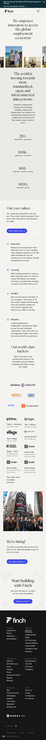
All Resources (11, 707)
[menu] (38, 11)
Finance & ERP (30, 646)
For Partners (29, 698)
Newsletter (10, 704)
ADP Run (10, 661)
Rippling (9, 678)
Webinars (10, 698)
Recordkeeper (12, 639)
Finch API (28, 664)
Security (31, 733)
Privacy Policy (12, 733)
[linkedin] (16, 726)
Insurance (28, 651)
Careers (28, 693)
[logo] (9, 11)
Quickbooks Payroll (13, 675)
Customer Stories (13, 693)
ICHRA (27, 637)
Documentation (30, 661)
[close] (44, 2)
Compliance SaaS (31, 649)
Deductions (11, 636)
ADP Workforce (12, 664)
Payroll (9, 633)
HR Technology (30, 640)
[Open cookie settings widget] (3, 736)
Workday (10, 680)
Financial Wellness (31, 643)
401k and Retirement (29, 631)
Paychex (10, 669)
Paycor (9, 672)
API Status (29, 667)
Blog (8, 690)
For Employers (30, 696)
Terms (22, 733)
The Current (11, 701)
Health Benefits (30, 635)
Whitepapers (11, 696)
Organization (11, 630)
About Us (28, 690)
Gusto (9, 667)
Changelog (29, 669)
